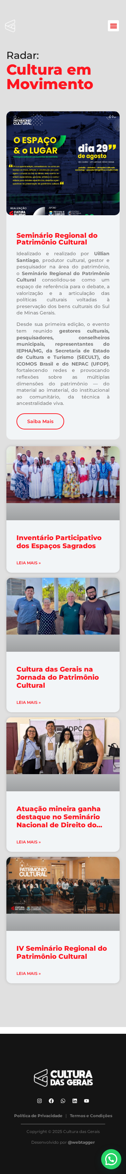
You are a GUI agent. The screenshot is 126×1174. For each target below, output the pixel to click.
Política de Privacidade (38, 1115)
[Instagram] (40, 1101)
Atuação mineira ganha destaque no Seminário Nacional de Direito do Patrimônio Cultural (58, 821)
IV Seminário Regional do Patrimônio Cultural (61, 952)
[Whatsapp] (63, 1101)
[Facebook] (51, 1101)
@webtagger (81, 1142)
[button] (113, 25)
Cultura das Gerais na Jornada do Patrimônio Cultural (57, 677)
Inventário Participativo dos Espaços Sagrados (58, 542)
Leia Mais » (28, 562)
